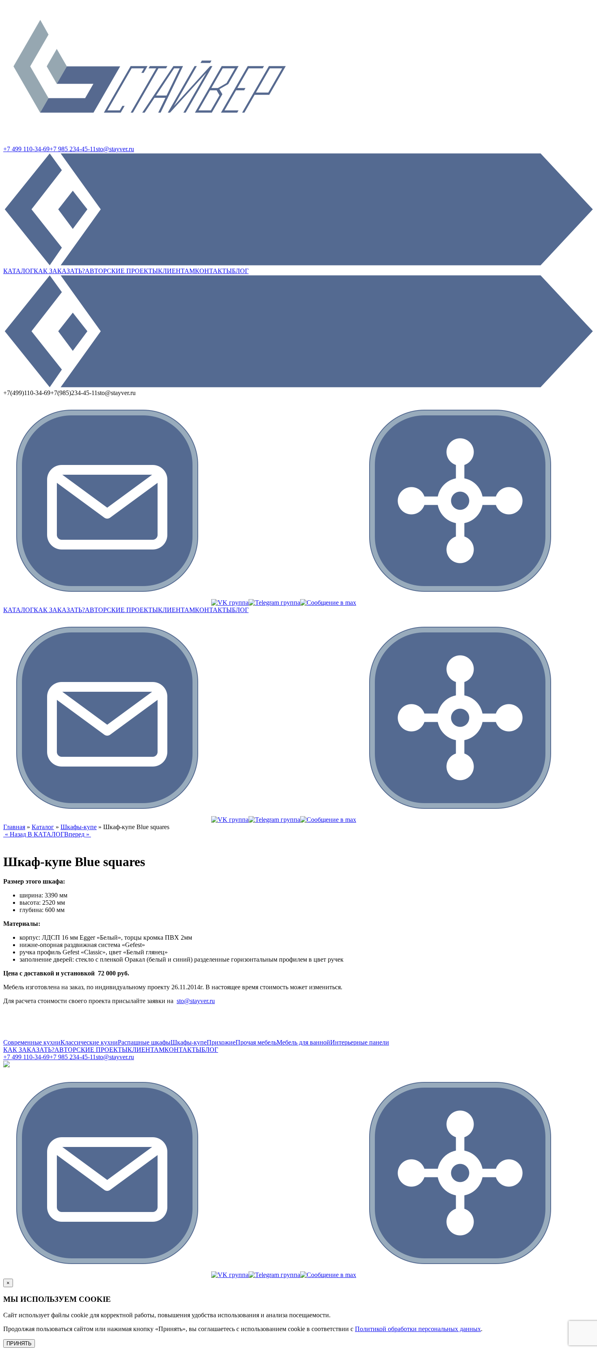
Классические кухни (89, 1042)
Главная (14, 826)
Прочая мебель (256, 1042)
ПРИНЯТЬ (19, 1343)
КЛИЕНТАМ (176, 270)
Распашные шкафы (144, 1042)
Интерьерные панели (359, 1042)
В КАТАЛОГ (46, 834)
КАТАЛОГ (18, 270)
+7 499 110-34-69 (26, 149)
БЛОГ (240, 270)
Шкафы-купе (79, 826)
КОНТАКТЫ (213, 270)
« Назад (15, 834)
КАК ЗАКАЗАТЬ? (59, 270)
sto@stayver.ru (115, 149)
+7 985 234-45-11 (73, 149)
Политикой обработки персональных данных (418, 1328)
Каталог (43, 826)
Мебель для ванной (303, 1042)
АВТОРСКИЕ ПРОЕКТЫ (121, 270)
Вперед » (77, 834)
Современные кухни (32, 1042)
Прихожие (221, 1042)
